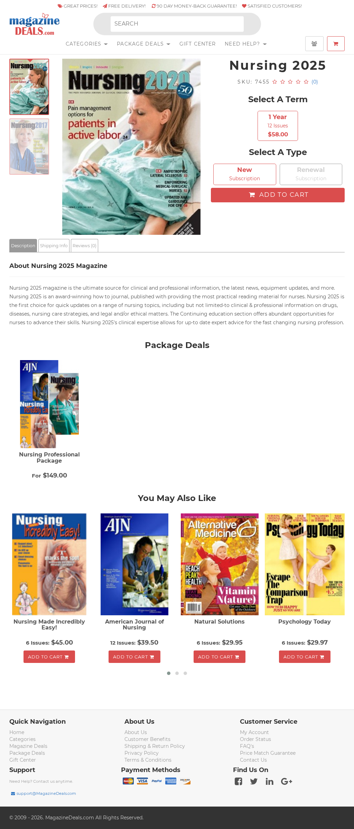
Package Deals (141, 44)
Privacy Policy (141, 753)
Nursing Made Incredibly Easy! (49, 624)
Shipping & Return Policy (154, 746)
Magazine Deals (28, 746)
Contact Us (253, 760)
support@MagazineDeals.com (46, 793)
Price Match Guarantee (268, 753)
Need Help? (243, 44)
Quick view (50, 564)
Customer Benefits (147, 739)
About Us (135, 732)
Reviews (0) (84, 245)
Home (16, 732)
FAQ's (247, 746)
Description (23, 245)
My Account (254, 732)
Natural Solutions (219, 621)
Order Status (255, 739)
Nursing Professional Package (49, 457)
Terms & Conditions (147, 760)
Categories (84, 44)
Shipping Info (54, 245)
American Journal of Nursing (134, 624)
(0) (314, 82)
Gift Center (197, 44)
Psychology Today (304, 621)
